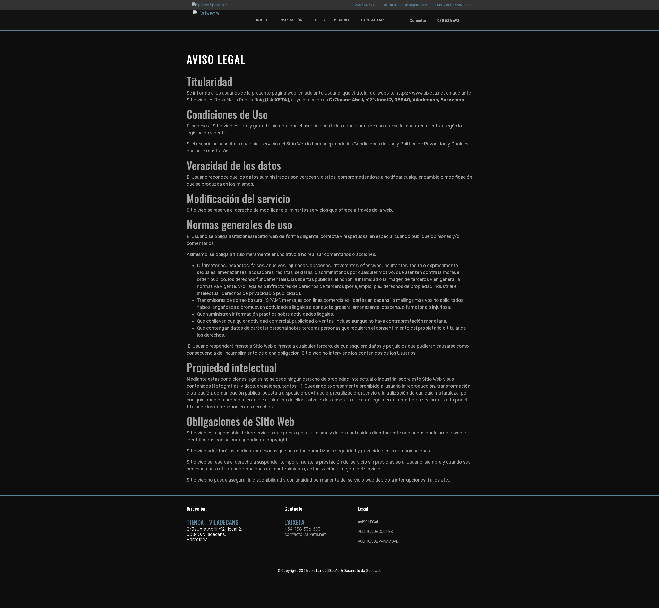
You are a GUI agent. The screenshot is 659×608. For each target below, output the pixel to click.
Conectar (418, 21)
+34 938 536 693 (302, 529)
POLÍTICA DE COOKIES (375, 531)
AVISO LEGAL (368, 522)
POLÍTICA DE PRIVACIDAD (378, 541)
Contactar (372, 20)
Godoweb (373, 571)
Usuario (341, 20)
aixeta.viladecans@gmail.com (406, 5)
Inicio (261, 20)
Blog (320, 20)
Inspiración (290, 20)
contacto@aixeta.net (305, 534)
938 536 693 (365, 5)
